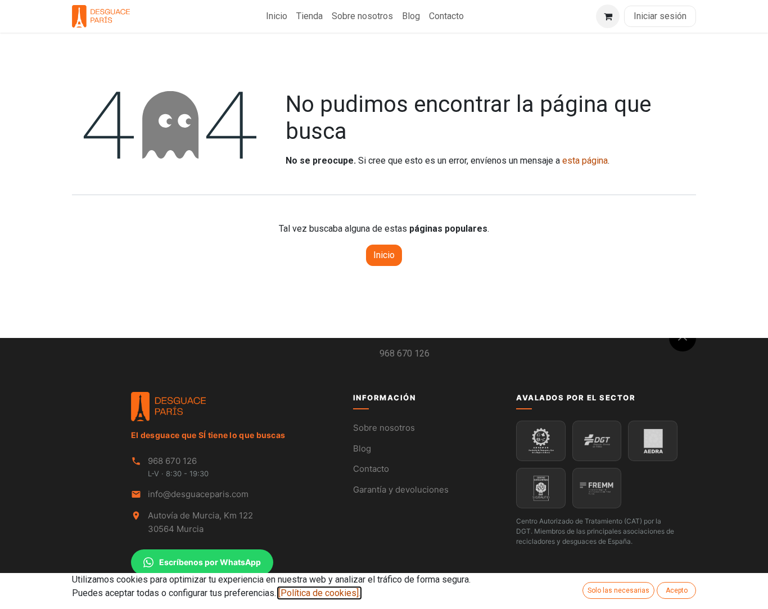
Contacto (371, 468)
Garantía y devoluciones (401, 489)
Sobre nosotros (384, 427)
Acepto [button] (677, 590)
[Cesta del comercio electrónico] (608, 16)
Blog (362, 448)
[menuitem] (276, 16)
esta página (585, 160)
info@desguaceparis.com (198, 494)
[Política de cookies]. (319, 593)
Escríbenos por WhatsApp (210, 562)
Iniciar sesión (660, 16)
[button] (682, 337)
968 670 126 (405, 353)
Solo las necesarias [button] (618, 590)
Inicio (384, 255)
